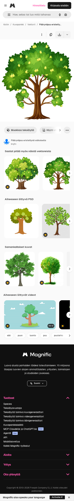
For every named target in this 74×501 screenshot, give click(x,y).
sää (8, 335)
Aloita (7, 454)
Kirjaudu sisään (59, 5)
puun (20, 335)
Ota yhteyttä (11, 474)
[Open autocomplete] (7, 14)
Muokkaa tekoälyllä (22, 130)
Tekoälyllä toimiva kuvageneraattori (23, 412)
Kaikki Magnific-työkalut (16, 445)
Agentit (10, 433)
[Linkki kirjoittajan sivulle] (6, 142)
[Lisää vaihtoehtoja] (41, 34)
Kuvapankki (18, 24)
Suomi (37, 383)
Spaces (7, 403)
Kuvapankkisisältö (13, 424)
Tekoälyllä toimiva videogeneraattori (23, 416)
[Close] (69, 497)
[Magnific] (37, 355)
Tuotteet (8, 398)
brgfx (13, 144)
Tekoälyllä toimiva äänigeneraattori (22, 420)
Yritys (7, 464)
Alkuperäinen (25, 46)
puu (45, 335)
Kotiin (6, 24)
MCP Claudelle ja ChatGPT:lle (23, 429)
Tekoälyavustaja (12, 408)
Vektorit (31, 24)
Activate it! (57, 497)
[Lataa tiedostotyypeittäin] (67, 34)
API (5, 437)
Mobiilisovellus (11, 441)
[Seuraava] (60, 130)
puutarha (58, 335)
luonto (33, 335)
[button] (37, 383)
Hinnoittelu (39, 5)
